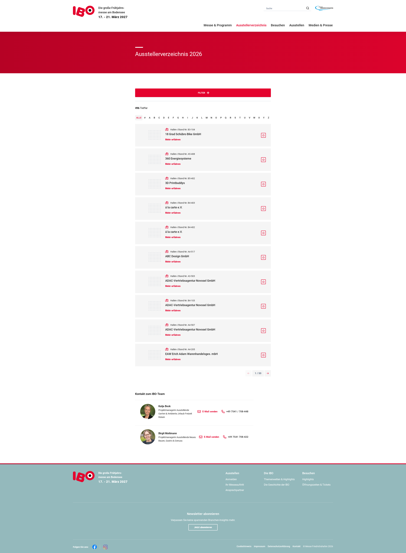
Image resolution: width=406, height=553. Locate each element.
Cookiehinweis (244, 546)
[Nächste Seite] (268, 373)
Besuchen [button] (278, 25)
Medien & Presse (321, 25)
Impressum (259, 546)
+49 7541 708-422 (238, 436)
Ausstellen (232, 473)
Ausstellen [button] (296, 25)
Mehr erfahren (172, 139)
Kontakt (297, 546)
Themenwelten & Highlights (279, 479)
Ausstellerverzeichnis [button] (251, 25)
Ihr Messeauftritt (235, 484)
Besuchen (308, 473)
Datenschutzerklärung (279, 546)
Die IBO (268, 473)
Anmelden (231, 479)
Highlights (308, 479)
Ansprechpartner (235, 490)
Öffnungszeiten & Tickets (316, 484)
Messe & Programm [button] (218, 25)
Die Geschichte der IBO (276, 484)
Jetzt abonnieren (203, 527)
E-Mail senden (209, 411)
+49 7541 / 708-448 (237, 411)
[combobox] (287, 8)
